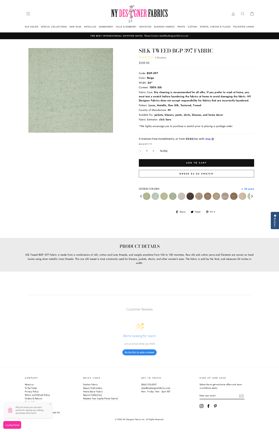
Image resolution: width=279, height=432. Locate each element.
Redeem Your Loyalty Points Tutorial (100, 398)
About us (29, 384)
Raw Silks (76, 26)
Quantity (146, 144)
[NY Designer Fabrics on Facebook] (208, 406)
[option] (139, 36)
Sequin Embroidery (92, 388)
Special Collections (54, 26)
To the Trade (31, 388)
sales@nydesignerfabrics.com (155, 388)
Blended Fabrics (164, 26)
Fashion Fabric (90, 384)
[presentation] (141, 196)
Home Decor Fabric (93, 391)
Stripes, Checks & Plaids (215, 26)
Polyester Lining (243, 26)
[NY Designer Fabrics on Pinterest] (215, 406)
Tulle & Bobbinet (126, 26)
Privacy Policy (32, 391)
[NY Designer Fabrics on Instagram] (201, 406)
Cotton (192, 26)
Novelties (145, 26)
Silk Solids (31, 26)
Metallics (90, 26)
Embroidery (106, 26)
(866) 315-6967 (149, 384)
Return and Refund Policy (37, 394)
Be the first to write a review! (139, 352)
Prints (181, 26)
